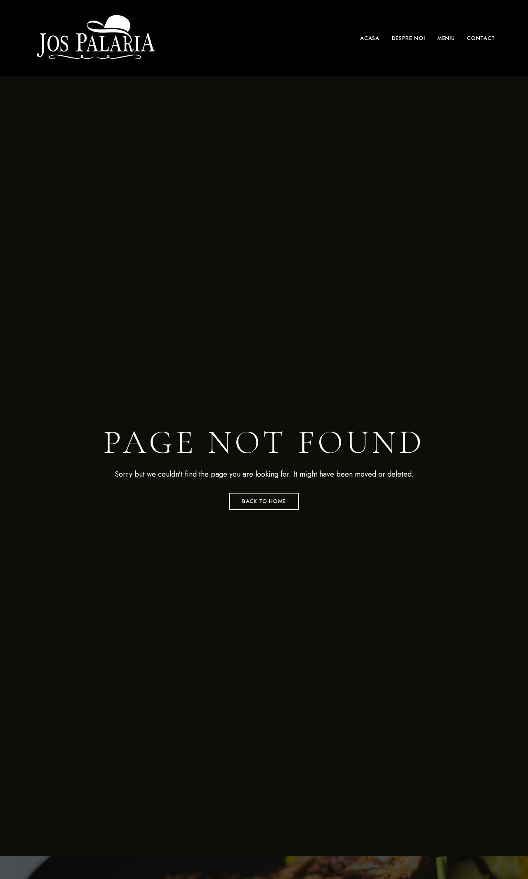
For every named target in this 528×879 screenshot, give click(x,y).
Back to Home (264, 501)
